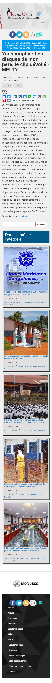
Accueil (11, 607)
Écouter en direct (15, 629)
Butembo (41, 430)
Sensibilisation (22, 494)
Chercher (41, 224)
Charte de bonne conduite (20, 666)
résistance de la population (27, 366)
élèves (6, 433)
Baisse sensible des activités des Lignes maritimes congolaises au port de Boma (26, 293)
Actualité (7, 85)
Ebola (39, 366)
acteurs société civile (35, 494)
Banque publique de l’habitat (29, 558)
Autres (11, 639)
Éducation (7, 430)
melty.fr (24, 216)
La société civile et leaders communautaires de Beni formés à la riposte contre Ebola (24, 485)
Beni (10, 497)
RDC (11, 305)
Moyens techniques (17, 655)
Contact (12, 671)
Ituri (5, 369)
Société (7, 302)
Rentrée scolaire (26, 430)
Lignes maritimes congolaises (29, 302)
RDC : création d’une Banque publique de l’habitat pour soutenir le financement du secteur (25, 549)
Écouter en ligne (16, 645)
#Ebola (11, 634)
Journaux (12, 623)
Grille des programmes (19, 661)
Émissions (12, 618)
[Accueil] (24, 13)
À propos (13, 650)
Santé (6, 366)
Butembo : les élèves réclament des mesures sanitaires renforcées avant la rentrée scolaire (24, 421)
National (17, 85)
